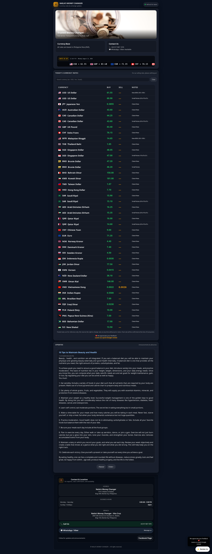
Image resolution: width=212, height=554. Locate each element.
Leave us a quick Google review (106, 338)
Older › (111, 467)
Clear (153, 79)
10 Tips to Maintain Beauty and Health (78, 352)
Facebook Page (145, 538)
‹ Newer (101, 467)
